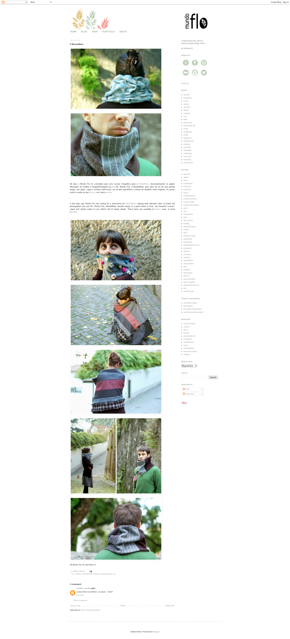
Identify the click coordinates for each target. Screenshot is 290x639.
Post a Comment (80, 600)
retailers (187, 257)
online (109, 192)
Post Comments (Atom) (90, 610)
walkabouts (188, 163)
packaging (188, 242)
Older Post (170, 606)
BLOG (84, 31)
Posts (187, 389)
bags (186, 180)
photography (189, 348)
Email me (185, 84)
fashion (78, 574)
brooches (187, 190)
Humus (92, 192)
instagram (188, 132)
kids (185, 217)
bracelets (187, 186)
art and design (189, 324)
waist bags (188, 273)
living (186, 135)
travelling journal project (193, 312)
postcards (188, 248)
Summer (187, 107)
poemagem (188, 306)
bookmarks (188, 183)
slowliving (188, 153)
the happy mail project (193, 309)
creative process (190, 199)
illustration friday (190, 303)
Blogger (156, 632)
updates (187, 270)
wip (185, 288)
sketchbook (188, 260)
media (186, 230)
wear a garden (189, 282)
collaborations (189, 196)
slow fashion (189, 264)
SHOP (95, 31)
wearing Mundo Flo (191, 285)
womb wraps (189, 291)
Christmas (188, 98)
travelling (187, 160)
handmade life (87, 574)
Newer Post (75, 606)
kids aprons (188, 220)
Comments (189, 394)
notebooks (188, 239)
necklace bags (189, 236)
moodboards (189, 342)
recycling (187, 147)
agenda (187, 174)
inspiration (96, 574)
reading (187, 144)
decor (186, 330)
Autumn (187, 95)
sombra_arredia (83, 588)
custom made (189, 202)
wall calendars (189, 279)
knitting (186, 224)
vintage (187, 354)
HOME (73, 31)
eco (185, 116)
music (186, 345)
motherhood (188, 141)
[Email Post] (90, 571)
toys (185, 267)
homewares (188, 214)
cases (186, 193)
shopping (187, 150)
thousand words (190, 351)
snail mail (187, 156)
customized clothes (191, 205)
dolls (185, 208)
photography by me (108, 574)
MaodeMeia (144, 184)
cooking (187, 113)
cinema (187, 327)
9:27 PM (80, 595)
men (185, 233)
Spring (186, 104)
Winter (186, 110)
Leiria (186, 101)
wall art (186, 276)
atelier (186, 177)
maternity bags (190, 227)
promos (187, 251)
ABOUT (123, 31)
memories (188, 138)
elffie (185, 119)
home (186, 129)
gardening (188, 123)
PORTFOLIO (108, 31)
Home (122, 606)
